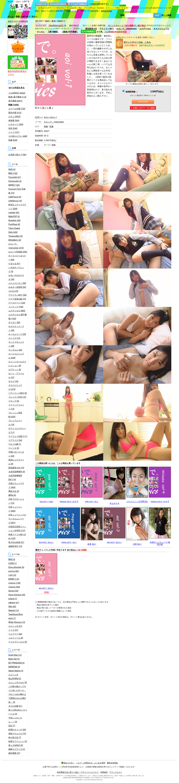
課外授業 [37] (14, 753)
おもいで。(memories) (126, 28)
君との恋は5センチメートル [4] (17, 711)
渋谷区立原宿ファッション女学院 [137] (17, 528)
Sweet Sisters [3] (15, 670)
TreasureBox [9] (15, 236)
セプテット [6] (14, 369)
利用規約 (104, 772)
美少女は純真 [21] (16, 542)
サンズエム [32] (15, 349)
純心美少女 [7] (14, 737)
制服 (18, 16)
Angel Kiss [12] (15, 654)
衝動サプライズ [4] (16, 749)
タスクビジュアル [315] (15, 387)
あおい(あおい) (50, 117)
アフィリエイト (115, 772)
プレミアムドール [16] (15, 422)
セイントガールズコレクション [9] (17, 363)
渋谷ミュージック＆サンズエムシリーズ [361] (17, 518)
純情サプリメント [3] (17, 741)
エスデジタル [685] (16, 310)
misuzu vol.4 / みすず (69, 501)
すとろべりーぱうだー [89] (17, 257)
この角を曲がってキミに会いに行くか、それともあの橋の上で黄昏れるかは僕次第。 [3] (17, 694)
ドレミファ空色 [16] (17, 396)
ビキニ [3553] (14, 116)
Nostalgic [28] (14, 220)
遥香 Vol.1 (91, 544)
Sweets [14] (13, 610)
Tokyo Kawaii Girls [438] (14, 230)
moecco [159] (14, 582)
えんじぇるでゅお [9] (17, 682)
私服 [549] (12, 140)
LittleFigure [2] (14, 196)
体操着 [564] (13, 120)
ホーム (11, 16)
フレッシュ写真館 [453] (15, 414)
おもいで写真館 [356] (17, 251)
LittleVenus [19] (15, 200)
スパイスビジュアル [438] (16, 355)
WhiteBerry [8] (14, 239)
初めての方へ (73, 11)
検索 (122, 15)
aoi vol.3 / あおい (114, 542)
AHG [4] (11, 169)
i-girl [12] (12, 575)
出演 (38, 117)
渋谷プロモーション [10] (16, 501)
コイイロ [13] (14, 338)
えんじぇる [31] (15, 626)
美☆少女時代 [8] (15, 745)
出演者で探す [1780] (17, 154)
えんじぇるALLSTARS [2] (14, 676)
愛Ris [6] (12, 495)
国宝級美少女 (91, 28)
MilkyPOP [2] (14, 216)
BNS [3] (11, 559)
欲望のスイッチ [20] (17, 729)
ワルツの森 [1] (14, 444)
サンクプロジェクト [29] (16, 344)
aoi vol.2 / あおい (46, 542)
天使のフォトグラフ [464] (16, 485)
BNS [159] (12, 173)
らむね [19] (13, 291)
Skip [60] (12, 606)
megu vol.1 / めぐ (69, 542)
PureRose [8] (14, 224)
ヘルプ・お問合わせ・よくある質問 (90, 762)
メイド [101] (13, 132)
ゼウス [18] (13, 381)
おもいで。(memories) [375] (16, 245)
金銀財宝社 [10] (15, 546)
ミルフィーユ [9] (15, 637)
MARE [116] (13, 578)
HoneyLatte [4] (14, 181)
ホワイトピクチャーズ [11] (17, 430)
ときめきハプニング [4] (16, 269)
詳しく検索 (166, 15)
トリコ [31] (13, 630)
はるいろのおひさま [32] (16, 277)
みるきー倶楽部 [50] (17, 287)
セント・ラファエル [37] (16, 375)
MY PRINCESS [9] (16, 662)
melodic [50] (13, 212)
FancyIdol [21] (14, 177)
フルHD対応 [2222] (16, 92)
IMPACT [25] (14, 185)
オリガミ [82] (14, 322)
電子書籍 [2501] (15, 100)
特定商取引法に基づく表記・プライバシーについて (78, 772)
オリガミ (41, 31)
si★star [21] (13, 602)
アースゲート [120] (16, 302)
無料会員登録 (106, 11)
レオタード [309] (15, 124)
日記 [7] (11, 725)
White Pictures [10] (16, 622)
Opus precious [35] (16, 594)
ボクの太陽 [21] (15, 705)
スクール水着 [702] (16, 108)
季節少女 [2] (13, 491)
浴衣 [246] (12, 128)
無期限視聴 (132, 91)
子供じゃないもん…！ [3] (15, 719)
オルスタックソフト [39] (16, 328)
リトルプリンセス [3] (17, 641)
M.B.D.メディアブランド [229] (17, 206)
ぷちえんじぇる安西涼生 (137, 501)
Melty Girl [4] (14, 658)
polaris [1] (12, 598)
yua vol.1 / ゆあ (46, 501)
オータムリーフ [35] (17, 334)
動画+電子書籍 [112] (17, 96)
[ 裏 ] (50, 107)
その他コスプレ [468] (17, 136)
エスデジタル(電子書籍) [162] (17, 316)
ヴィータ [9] (13, 448)
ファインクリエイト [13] (16, 406)
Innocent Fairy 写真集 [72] (17, 190)
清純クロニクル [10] (17, 733)
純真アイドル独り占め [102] (17, 536)
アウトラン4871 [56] (17, 294)
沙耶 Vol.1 (137, 544)
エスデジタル (145, 28)
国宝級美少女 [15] (16, 467)
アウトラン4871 (107, 28)
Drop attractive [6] (16, 567)
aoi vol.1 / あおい (46, 588)
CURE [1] (12, 563)
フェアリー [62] (15, 633)
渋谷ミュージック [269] (15, 508)
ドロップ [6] (13, 400)
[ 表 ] (43, 107)
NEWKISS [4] (14, 666)
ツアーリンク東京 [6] (17, 393)
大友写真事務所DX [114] (15, 477)
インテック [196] (15, 306)
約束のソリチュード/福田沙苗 (160, 543)
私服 (51, 126)
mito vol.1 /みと (92, 501)
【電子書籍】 (53, 31)
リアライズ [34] (15, 440)
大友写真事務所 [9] (16, 471)
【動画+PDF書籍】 (70, 31)
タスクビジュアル (161, 28)
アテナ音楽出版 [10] (17, 298)
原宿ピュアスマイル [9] (16, 461)
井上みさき (114, 503)
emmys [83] (13, 571)
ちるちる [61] (14, 263)
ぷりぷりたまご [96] (17, 283)
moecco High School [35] (14, 588)
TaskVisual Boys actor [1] (15, 616)
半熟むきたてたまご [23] (16, 453)
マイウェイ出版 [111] (17, 436)
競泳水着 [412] (14, 112)
